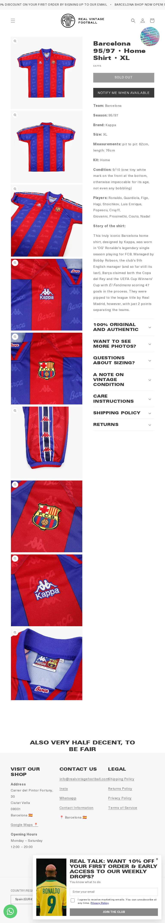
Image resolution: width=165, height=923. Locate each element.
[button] (13, 20)
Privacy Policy (119, 798)
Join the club (114, 912)
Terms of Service (122, 808)
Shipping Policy (121, 779)
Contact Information (76, 808)
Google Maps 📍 (24, 825)
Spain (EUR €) (24, 899)
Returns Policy (120, 789)
